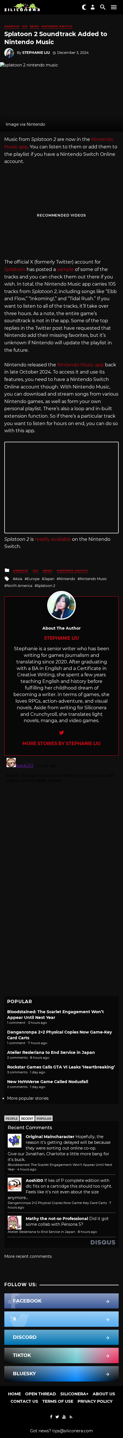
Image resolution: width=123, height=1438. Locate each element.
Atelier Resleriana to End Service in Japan (51, 1052)
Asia (18, 579)
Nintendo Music (93, 579)
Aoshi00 (34, 1180)
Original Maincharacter (50, 1136)
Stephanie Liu (36, 52)
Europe (33, 579)
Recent (27, 1119)
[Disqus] (61, 827)
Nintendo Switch (56, 26)
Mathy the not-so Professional (57, 1218)
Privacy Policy (95, 1401)
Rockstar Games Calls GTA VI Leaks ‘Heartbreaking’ (61, 1067)
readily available (53, 539)
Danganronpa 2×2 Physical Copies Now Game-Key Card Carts (57, 1203)
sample (65, 269)
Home (14, 1393)
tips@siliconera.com (72, 1430)
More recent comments (28, 1256)
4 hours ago (26, 1169)
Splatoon (14, 269)
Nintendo (67, 579)
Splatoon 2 (46, 586)
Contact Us (24, 1401)
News (34, 26)
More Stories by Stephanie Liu (61, 743)
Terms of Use (57, 1401)
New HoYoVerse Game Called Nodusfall (47, 1081)
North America (19, 586)
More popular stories (28, 1098)
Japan (49, 579)
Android (11, 26)
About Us (104, 1393)
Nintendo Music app (80, 365)
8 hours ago (87, 1232)
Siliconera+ (74, 1393)
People (12, 1119)
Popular (44, 1119)
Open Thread (40, 1393)
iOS (24, 26)
